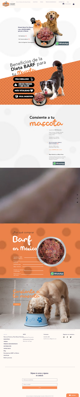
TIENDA (6, 341)
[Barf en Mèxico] (67, 337)
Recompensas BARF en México (9, 353)
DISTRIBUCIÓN (7, 346)
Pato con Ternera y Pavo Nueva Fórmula (9, 336)
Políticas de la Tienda (28, 339)
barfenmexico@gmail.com (50, 338)
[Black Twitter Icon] (77, 202)
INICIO (5, 334)
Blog (5, 350)
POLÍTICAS (6, 355)
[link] (73, 4)
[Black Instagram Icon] (77, 195)
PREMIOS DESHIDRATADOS (9, 343)
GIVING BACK (7, 348)
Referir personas (8, 357)
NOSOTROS (7, 339)
